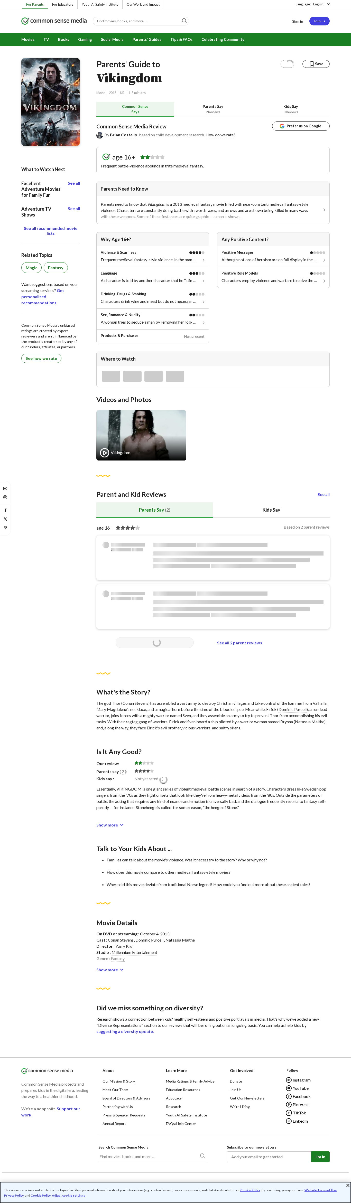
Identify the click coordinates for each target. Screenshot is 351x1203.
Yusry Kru (123, 946)
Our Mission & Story (119, 1081)
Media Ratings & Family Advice (190, 1081)
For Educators (62, 4)
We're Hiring (240, 1106)
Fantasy (118, 958)
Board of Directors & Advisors (126, 1098)
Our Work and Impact (143, 4)
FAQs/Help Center (181, 1123)
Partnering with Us (118, 1106)
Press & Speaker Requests (124, 1115)
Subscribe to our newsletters (251, 1147)
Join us (319, 21)
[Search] (202, 1157)
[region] (175, 1192)
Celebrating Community (222, 39)
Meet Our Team (115, 1089)
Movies (27, 39)
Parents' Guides (147, 39)
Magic (31, 267)
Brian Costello (123, 134)
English (318, 4)
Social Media (112, 39)
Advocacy (174, 1098)
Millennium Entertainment (134, 952)
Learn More (176, 1070)
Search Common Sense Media (123, 1147)
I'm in (320, 1156)
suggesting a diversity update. (125, 1031)
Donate (236, 1081)
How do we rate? (220, 134)
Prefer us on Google (304, 126)
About (108, 1070)
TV (46, 39)
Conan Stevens (121, 939)
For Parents (35, 4)
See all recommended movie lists (50, 231)
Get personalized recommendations (42, 296)
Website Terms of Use (320, 1190)
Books (63, 39)
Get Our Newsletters (247, 1098)
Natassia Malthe (180, 939)
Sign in (297, 21)
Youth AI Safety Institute (100, 4)
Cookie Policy (250, 1190)
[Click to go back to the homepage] (54, 21)
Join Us (236, 1089)
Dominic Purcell (293, 709)
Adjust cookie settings (68, 1195)
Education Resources (183, 1089)
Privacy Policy (14, 1195)
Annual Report (114, 1123)
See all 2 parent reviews (239, 642)
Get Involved (241, 1070)
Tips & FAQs (181, 39)
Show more (107, 824)
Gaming (85, 39)
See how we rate (41, 358)
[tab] (135, 109)
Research (173, 1106)
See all (324, 494)
